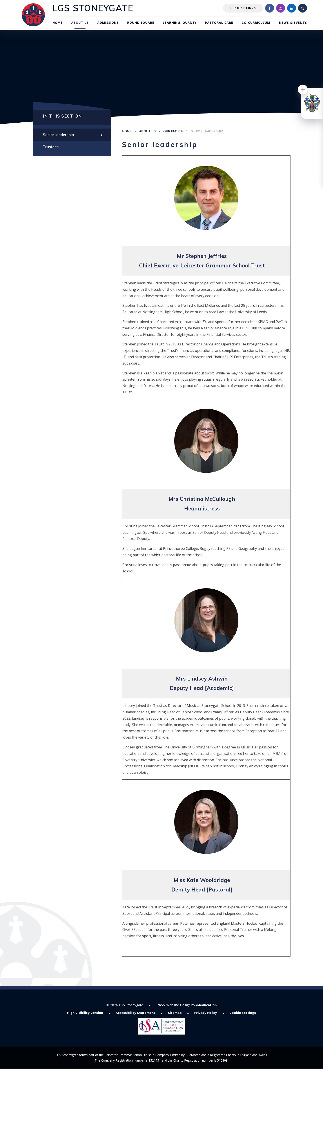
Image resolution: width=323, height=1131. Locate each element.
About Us (147, 131)
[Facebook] (269, 8)
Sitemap (175, 1012)
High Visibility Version (85, 1012)
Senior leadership (207, 131)
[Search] (303, 8)
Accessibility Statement (135, 1012)
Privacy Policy (205, 1012)
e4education (206, 1005)
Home (126, 131)
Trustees (51, 146)
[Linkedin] (291, 8)
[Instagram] (280, 8)
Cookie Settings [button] (242, 1012)
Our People (173, 131)
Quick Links (245, 8)
